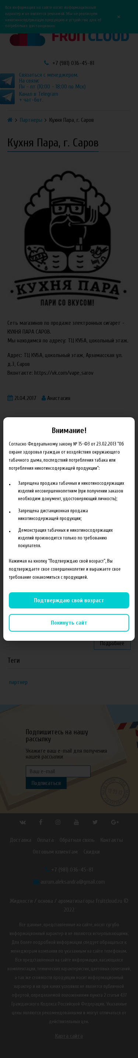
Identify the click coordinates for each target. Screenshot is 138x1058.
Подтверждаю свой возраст (69, 600)
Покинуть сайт (69, 622)
